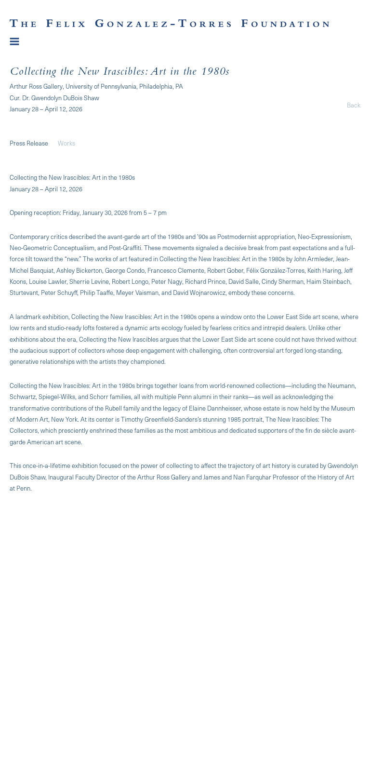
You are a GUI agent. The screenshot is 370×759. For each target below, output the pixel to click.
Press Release (29, 142)
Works (66, 142)
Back (353, 104)
